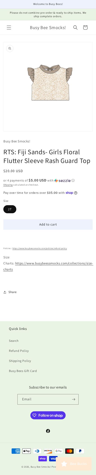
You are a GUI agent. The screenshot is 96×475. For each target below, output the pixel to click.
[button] (9, 27)
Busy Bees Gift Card (23, 371)
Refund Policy (19, 351)
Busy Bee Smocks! (41, 466)
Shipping (8, 184)
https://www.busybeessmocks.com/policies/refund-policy (40, 248)
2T (10, 209)
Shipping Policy (20, 361)
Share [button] (12, 292)
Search (14, 341)
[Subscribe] (73, 399)
